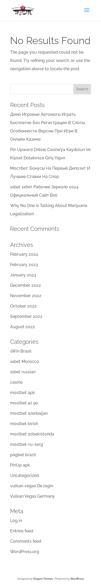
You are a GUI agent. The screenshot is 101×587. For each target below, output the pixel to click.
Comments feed (25, 541)
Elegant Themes (43, 578)
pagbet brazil (23, 454)
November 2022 (25, 295)
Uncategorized (24, 475)
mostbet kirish (24, 423)
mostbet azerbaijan (29, 413)
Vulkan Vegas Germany (32, 496)
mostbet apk (22, 392)
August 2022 (22, 326)
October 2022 (23, 306)
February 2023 (24, 264)
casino (16, 382)
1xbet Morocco (24, 361)
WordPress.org (24, 551)
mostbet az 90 (24, 402)
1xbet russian (22, 371)
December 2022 (25, 285)
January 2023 (23, 275)
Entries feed (21, 530)
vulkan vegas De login (31, 485)
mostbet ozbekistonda (32, 434)
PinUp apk (20, 465)
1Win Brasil (21, 351)
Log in (16, 520)
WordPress (77, 578)
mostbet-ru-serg (26, 444)
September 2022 (26, 316)
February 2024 (24, 254)
